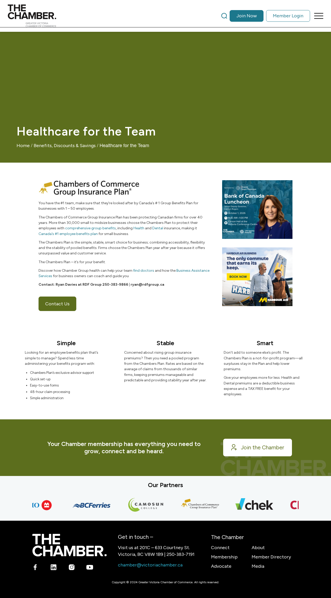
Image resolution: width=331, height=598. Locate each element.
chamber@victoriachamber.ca (150, 565)
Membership (224, 557)
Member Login (288, 16)
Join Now (246, 16)
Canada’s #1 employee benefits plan (68, 234)
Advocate (221, 566)
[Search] (224, 15)
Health (138, 228)
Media (258, 566)
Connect (220, 547)
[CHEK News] (248, 505)
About (258, 547)
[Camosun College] (140, 505)
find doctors (143, 270)
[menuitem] (265, 15)
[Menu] (317, 15)
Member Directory (271, 557)
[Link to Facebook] (35, 568)
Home (23, 145)
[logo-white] (69, 545)
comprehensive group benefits (90, 228)
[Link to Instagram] (71, 568)
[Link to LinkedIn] (53, 568)
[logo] (32, 15)
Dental (157, 228)
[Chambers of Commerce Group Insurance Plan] (194, 505)
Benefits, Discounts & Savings (65, 145)
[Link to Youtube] (90, 568)
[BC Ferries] (85, 505)
